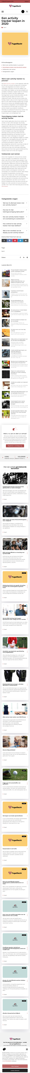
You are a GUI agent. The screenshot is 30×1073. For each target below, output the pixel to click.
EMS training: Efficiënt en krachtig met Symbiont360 (13, 553)
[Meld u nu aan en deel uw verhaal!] (15, 428)
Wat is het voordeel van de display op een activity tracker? (15, 231)
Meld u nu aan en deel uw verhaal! (15, 433)
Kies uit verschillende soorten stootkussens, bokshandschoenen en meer (13, 882)
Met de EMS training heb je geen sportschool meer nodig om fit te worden (14, 619)
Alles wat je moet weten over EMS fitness (14, 717)
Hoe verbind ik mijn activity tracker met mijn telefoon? (15, 225)
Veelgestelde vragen (8, 71)
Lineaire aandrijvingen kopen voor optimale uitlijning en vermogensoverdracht (19, 352)
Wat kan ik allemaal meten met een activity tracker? (15, 204)
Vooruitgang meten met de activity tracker (14, 67)
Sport (4, 27)
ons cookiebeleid (7, 1061)
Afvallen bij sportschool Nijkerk (11, 1013)
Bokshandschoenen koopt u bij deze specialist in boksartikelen (13, 684)
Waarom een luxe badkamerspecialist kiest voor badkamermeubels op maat (18, 281)
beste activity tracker (9, 83)
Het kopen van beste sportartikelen (13, 816)
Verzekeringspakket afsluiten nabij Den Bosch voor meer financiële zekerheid (19, 412)
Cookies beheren (15, 1070)
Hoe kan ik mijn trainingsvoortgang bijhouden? (15, 211)
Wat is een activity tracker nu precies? (13, 65)
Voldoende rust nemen (9, 69)
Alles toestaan (15, 1066)
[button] (27, 1049)
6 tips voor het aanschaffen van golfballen (11, 783)
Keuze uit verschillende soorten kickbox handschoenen (14, 981)
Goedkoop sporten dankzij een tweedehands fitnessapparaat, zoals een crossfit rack (14, 948)
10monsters (5, 186)
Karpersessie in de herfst (10, 848)
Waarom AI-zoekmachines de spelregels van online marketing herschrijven (18, 372)
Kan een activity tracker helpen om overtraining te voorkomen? (15, 218)
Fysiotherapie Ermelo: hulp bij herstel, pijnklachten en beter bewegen (18, 403)
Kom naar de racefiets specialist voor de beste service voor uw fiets (14, 915)
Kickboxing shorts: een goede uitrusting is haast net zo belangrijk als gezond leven (14, 586)
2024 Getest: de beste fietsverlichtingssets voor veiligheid (14, 520)
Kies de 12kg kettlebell (9, 750)
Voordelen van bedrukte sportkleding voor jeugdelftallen (13, 652)
